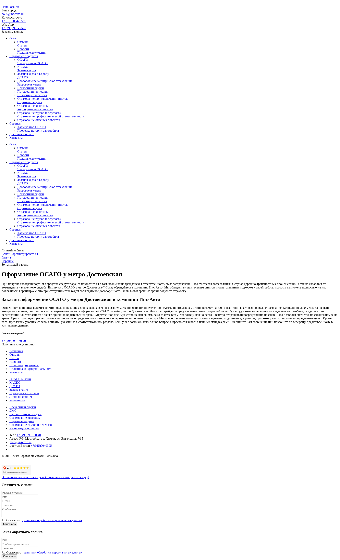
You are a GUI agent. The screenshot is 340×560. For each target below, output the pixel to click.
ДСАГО (22, 77)
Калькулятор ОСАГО (31, 127)
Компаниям (17, 400)
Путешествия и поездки (33, 91)
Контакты (16, 137)
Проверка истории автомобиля (38, 130)
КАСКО (22, 66)
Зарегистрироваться (24, 254)
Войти (6, 254)
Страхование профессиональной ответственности (50, 116)
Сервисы (15, 123)
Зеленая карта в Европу (33, 73)
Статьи (22, 45)
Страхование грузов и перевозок (39, 112)
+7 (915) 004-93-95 (14, 21)
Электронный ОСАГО (32, 63)
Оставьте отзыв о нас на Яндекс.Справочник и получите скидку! (45, 477)
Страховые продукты (23, 56)
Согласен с (44, 520)
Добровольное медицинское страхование (44, 81)
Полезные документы (31, 52)
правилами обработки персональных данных (52, 520)
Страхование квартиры (32, 105)
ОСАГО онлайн (20, 379)
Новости (23, 49)
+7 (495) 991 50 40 (14, 340)
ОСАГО (22, 59)
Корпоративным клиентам (35, 109)
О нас (13, 38)
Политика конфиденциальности (31, 368)
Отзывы (22, 42)
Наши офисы (10, 6)
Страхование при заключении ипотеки (43, 98)
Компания (16, 351)
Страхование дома (29, 102)
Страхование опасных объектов (38, 120)
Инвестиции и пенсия (32, 95)
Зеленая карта (26, 70)
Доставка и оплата (21, 134)
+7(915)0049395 (41, 445)
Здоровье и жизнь (29, 84)
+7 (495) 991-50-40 (14, 28)
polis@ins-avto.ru (13, 14)
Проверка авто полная (24, 393)
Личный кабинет (20, 396)
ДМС (13, 410)
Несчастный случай (30, 88)
